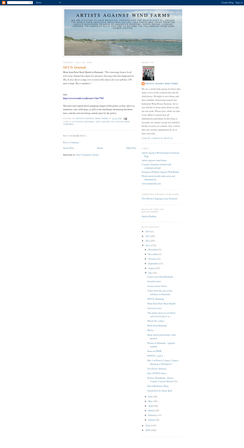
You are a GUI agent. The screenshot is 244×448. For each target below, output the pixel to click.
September (153, 263)
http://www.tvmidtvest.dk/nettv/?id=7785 (83, 98)
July (150, 272)
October (152, 258)
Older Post (131, 148)
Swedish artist (154, 281)
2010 (148, 425)
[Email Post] (125, 118)
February (152, 415)
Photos (150, 330)
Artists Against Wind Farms (161, 84)
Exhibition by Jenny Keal (159, 390)
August (152, 268)
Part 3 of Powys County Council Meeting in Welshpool (162, 362)
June (150, 396)
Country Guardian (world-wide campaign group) (156, 166)
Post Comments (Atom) (87, 154)
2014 (148, 231)
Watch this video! (155, 320)
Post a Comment (71, 142)
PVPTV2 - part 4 (155, 355)
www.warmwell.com (151, 183)
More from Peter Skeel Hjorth (161, 303)
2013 (148, 236)
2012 (148, 240)
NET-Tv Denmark (155, 298)
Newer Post (68, 148)
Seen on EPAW (154, 351)
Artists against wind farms (123, 15)
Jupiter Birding (149, 216)
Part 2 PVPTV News (156, 373)
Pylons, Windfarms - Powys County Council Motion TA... (163, 379)
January (152, 419)
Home (100, 148)
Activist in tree (154, 308)
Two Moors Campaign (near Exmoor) (159, 198)
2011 (148, 245)
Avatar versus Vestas (157, 286)
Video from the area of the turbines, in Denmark (159, 292)
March (151, 410)
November (153, 254)
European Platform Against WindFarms (160, 171)
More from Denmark (157, 325)
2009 (148, 430)
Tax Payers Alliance (156, 368)
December (153, 249)
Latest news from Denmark (160, 276)
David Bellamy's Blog (158, 386)
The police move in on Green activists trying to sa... (161, 314)
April (151, 405)
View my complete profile (157, 138)
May (150, 401)
